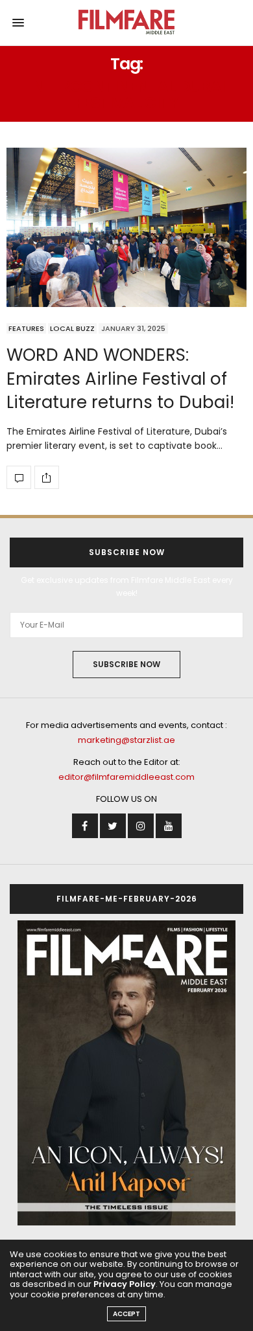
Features (26, 328)
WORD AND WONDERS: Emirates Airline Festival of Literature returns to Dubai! (120, 378)
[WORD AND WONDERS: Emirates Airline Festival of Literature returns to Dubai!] (126, 227)
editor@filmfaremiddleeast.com (126, 777)
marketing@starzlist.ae (126, 740)
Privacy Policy (124, 1284)
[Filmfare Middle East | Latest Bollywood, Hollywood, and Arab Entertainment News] (126, 23)
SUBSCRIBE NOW (126, 664)
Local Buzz (72, 328)
